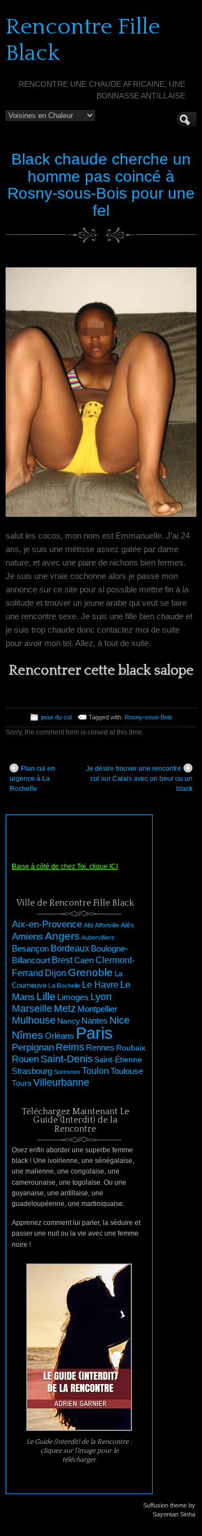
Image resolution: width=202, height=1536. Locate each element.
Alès (127, 925)
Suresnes (67, 1071)
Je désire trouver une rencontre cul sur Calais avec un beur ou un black (139, 779)
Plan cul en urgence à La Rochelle (32, 779)
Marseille (32, 1008)
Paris (94, 1033)
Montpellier (97, 1009)
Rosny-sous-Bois (148, 717)
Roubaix (130, 1047)
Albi (88, 925)
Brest (62, 960)
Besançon (30, 948)
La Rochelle (64, 985)
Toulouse (127, 1071)
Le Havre (100, 984)
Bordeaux (69, 948)
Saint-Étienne (118, 1059)
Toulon (95, 1071)
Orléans (59, 1035)
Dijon (55, 973)
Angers (62, 936)
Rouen (25, 1059)
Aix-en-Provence (47, 924)
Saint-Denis (66, 1058)
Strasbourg (32, 1071)
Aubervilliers (97, 937)
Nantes (94, 1020)
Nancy (68, 1021)
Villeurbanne (61, 1082)
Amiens (27, 936)
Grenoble (90, 972)
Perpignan (33, 1047)
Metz (65, 1008)
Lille (46, 996)
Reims (70, 1047)
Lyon (101, 996)
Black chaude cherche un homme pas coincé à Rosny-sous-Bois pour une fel (101, 184)
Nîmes (27, 1035)
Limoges (73, 997)
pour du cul (56, 717)
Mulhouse (34, 1020)
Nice (119, 1020)
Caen (84, 960)
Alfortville (107, 925)
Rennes (100, 1047)
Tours (21, 1082)
